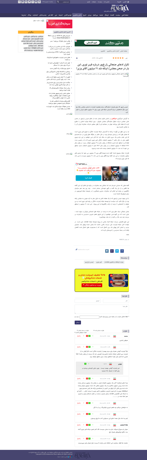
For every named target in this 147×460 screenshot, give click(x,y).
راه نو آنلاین (33, 36)
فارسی (124, 2)
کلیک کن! (88, 178)
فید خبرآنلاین (39, 1)
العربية (119, 2)
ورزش (89, 15)
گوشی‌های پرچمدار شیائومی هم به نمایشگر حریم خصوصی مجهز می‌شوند (59, 102)
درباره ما (100, 2)
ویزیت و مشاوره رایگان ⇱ (92, 285)
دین (56, 15)
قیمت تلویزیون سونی (37, 39)
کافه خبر (50, 15)
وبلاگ (29, 15)
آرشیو (88, 2)
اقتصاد (112, 15)
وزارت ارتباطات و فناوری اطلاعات (114, 262)
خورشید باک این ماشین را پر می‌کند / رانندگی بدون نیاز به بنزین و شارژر (59, 47)
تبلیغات (94, 2)
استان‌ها (24, 15)
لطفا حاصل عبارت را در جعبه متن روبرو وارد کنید (114, 317)
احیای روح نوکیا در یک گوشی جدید (60, 68)
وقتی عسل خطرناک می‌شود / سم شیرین (60, 42)
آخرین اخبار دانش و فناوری (62, 32)
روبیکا (19, 1)
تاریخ (84, 15)
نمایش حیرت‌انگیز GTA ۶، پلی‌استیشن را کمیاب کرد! (58, 53)
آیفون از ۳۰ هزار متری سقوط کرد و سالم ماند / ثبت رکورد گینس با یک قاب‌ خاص (58, 78)
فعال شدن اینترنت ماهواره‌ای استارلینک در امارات (58, 58)
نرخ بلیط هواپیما (38, 50)
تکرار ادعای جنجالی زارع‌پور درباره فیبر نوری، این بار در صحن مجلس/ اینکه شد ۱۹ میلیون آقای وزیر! (102, 66)
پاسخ (78, 336)
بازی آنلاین (27, 36)
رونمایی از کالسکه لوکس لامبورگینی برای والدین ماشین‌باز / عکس (58, 73)
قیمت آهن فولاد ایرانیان (28, 41)
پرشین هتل (39, 41)
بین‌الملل (95, 15)
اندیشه (61, 15)
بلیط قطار (40, 46)
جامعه (101, 15)
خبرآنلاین (116, 8)
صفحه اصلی (125, 15)
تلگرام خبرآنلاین (36, 1)
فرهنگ (107, 15)
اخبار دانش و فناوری (113, 51)
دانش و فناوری (77, 15)
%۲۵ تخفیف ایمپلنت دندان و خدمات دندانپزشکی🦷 (92, 276)
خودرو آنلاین (67, 15)
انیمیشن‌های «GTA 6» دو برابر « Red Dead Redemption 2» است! (59, 37)
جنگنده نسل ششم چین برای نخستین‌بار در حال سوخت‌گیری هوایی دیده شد (58, 83)
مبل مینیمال (26, 39)
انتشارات (35, 15)
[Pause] (104, 179)
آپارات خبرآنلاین (26, 1)
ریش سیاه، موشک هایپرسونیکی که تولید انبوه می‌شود (59, 89)
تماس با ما (106, 2)
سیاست (118, 15)
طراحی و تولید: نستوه (62, 457)
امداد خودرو (27, 48)
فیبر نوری (99, 262)
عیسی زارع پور (89, 262)
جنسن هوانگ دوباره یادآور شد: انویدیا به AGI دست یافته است (58, 107)
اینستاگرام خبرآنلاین (32, 1)
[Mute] (107, 179)
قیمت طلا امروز (27, 43)
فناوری (103, 51)
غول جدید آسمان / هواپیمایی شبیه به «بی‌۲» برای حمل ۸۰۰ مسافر (59, 64)
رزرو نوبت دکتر (28, 50)
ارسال (77, 322)
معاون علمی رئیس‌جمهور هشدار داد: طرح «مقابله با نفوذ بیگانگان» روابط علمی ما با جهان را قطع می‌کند (59, 95)
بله (22, 1)
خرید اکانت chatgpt (37, 48)
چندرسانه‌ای (42, 15)
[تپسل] (76, 41)
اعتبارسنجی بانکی (38, 43)
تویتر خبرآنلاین (29, 1)
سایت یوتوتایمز (32, 46)
